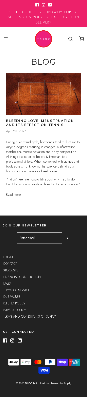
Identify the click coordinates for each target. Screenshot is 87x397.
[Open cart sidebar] (81, 38)
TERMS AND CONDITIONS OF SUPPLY (29, 316)
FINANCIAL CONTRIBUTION (22, 277)
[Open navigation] (5, 38)
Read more (13, 194)
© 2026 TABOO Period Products (32, 383)
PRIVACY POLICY (14, 310)
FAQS (7, 283)
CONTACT (10, 263)
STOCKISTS (10, 270)
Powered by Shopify (61, 383)
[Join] (67, 237)
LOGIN (8, 257)
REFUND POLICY (14, 303)
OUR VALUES (11, 296)
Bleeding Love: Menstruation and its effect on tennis (40, 123)
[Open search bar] (70, 38)
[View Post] (43, 94)
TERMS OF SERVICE (16, 290)
